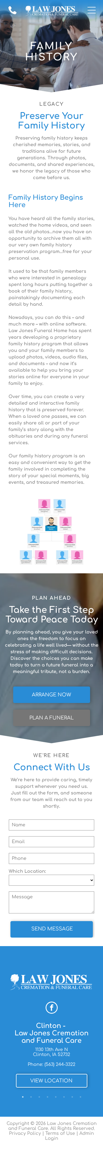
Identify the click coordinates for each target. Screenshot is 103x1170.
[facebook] (52, 1008)
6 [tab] (64, 1097)
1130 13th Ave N (51, 1049)
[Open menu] (91, 10)
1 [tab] (23, 1097)
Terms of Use (60, 1133)
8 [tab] (80, 1097)
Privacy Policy (25, 1133)
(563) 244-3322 (59, 1064)
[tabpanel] (51, 1056)
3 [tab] (39, 1097)
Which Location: (27, 871)
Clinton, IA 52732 (51, 1054)
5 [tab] (56, 1097)
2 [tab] (31, 1097)
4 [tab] (47, 1097)
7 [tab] (72, 1097)
